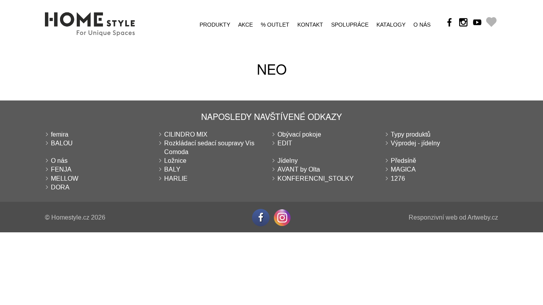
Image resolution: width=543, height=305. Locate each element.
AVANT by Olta (298, 169)
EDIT (284, 143)
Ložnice (175, 160)
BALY (172, 169)
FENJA (61, 169)
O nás (422, 25)
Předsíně (403, 160)
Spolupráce (349, 25)
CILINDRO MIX (186, 134)
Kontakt (310, 25)
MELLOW (64, 178)
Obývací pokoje (299, 134)
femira (59, 134)
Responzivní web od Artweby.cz (453, 217)
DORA (60, 187)
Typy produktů (411, 134)
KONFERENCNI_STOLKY (315, 178)
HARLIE (176, 178)
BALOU (62, 143)
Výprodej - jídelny (415, 143)
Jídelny (287, 160)
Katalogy (390, 25)
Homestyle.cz (70, 217)
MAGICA (403, 169)
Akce (245, 25)
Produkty (215, 25)
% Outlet (275, 25)
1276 (398, 178)
